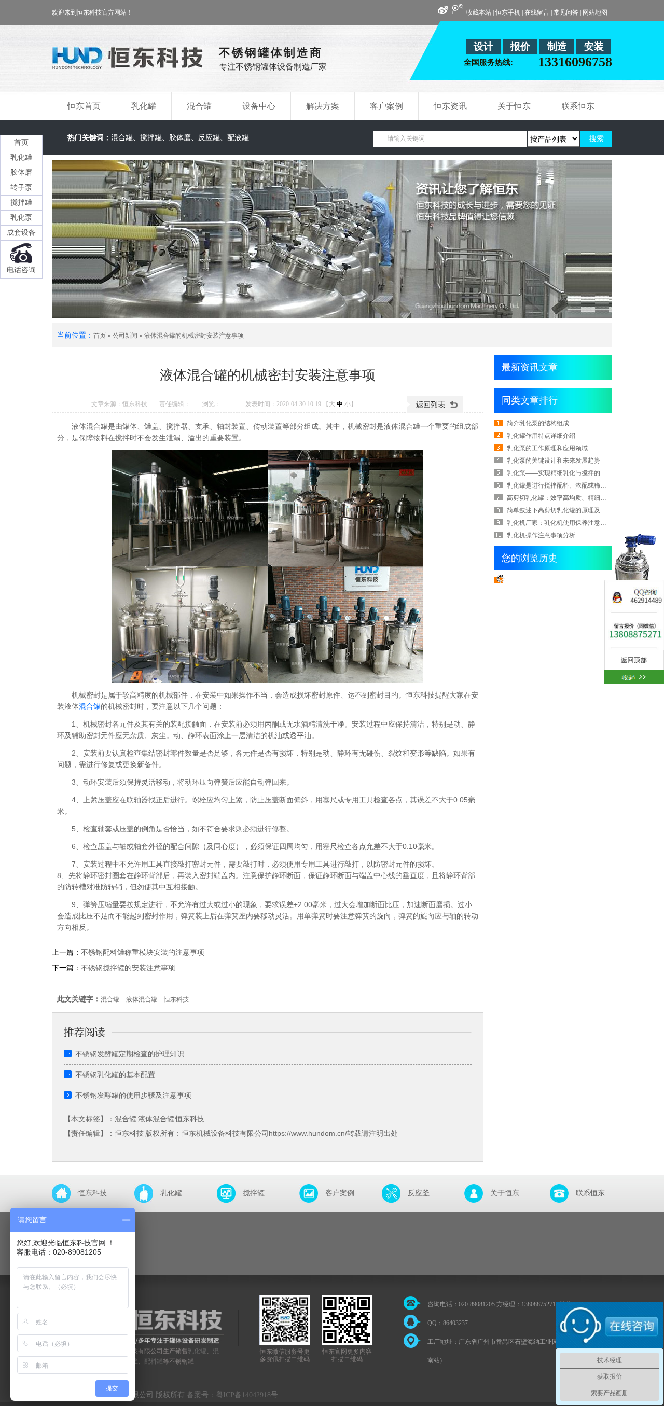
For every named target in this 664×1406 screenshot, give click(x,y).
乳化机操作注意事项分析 (541, 535)
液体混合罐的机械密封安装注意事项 (194, 335)
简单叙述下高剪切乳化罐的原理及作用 (560, 510)
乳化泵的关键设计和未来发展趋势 (553, 460)
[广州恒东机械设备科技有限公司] (150, 1341)
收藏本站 (478, 12)
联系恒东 (590, 1193)
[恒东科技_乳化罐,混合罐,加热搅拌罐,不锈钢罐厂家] (127, 63)
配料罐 (153, 1361)
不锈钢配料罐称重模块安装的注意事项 (142, 952)
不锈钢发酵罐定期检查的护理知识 (129, 1054)
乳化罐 (171, 1193)
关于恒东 (504, 1193)
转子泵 (21, 187)
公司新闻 (125, 335)
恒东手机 (507, 12)
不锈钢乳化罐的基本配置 (115, 1074)
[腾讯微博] (457, 9)
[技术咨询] (634, 612)
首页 (99, 335)
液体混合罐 (141, 999)
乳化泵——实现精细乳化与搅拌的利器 (560, 473)
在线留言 (536, 12)
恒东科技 (176, 999)
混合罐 (122, 138)
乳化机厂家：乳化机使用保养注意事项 (560, 522)
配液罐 (238, 138)
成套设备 (21, 232)
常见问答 (566, 12)
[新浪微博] (443, 10)
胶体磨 (180, 138)
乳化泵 (21, 217)
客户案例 (339, 1193)
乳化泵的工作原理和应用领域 (547, 448)
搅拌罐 (151, 138)
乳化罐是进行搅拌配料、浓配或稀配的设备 (566, 485)
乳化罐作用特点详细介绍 (541, 435)
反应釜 (419, 1193)
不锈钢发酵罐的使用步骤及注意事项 (133, 1095)
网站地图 (595, 12)
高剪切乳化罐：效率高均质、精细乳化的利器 (569, 498)
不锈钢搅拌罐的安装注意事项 (128, 968)
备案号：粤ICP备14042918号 (232, 1395)
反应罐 (209, 138)
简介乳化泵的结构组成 (538, 423)
